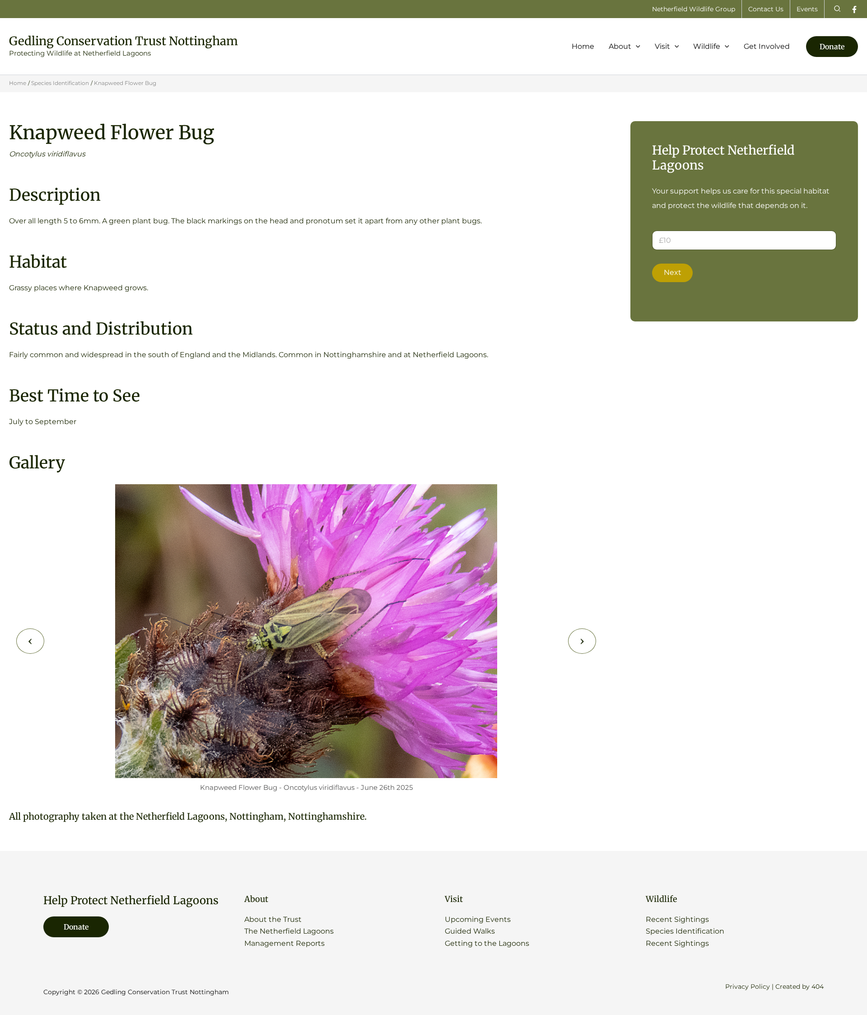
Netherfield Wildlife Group (693, 9)
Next (672, 272)
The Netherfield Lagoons (289, 931)
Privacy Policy (747, 986)
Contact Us (765, 9)
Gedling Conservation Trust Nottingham (123, 40)
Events (807, 9)
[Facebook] (854, 9)
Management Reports (284, 943)
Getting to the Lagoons (487, 943)
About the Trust (273, 919)
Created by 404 (799, 986)
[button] (838, 9)
